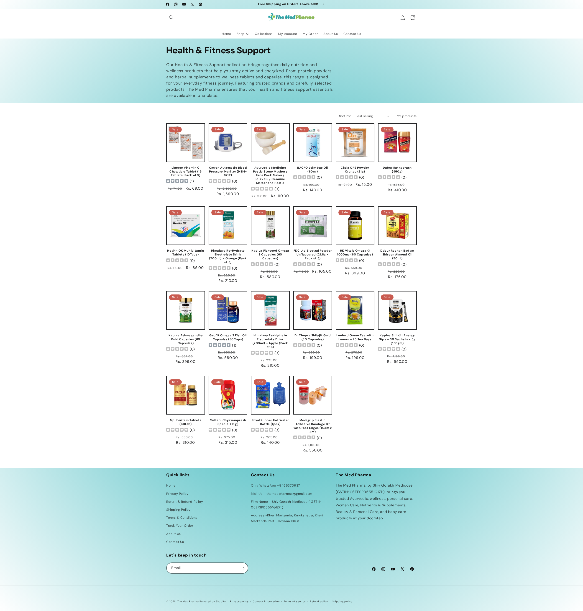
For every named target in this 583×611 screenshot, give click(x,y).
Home (170, 486)
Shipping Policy (178, 510)
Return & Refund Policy (184, 502)
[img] (177, 181)
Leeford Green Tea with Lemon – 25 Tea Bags (354, 337)
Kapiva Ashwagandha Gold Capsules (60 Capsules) (186, 339)
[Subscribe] (243, 568)
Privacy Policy (177, 494)
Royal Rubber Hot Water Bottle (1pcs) (270, 422)
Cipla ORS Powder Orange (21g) (355, 169)
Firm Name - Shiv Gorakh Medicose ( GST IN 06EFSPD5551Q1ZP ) (286, 504)
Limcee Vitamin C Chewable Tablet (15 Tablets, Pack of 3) (185, 171)
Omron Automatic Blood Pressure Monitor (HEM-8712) (228, 171)
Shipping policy (342, 601)
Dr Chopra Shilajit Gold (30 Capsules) (312, 337)
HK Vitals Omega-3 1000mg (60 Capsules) (355, 252)
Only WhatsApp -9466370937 (275, 486)
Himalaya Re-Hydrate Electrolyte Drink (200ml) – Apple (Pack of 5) (270, 341)
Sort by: (345, 116)
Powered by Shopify (212, 601)
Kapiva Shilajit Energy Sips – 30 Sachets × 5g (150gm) (397, 339)
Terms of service (295, 601)
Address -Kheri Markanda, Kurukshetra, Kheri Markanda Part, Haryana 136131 (287, 518)
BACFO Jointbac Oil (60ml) (312, 169)
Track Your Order (179, 526)
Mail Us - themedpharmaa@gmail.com (281, 494)
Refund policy (319, 601)
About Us (173, 534)
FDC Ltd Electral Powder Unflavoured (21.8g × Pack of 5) (313, 254)
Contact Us (175, 542)
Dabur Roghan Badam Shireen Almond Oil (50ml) (397, 254)
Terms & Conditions (181, 518)
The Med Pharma (188, 601)
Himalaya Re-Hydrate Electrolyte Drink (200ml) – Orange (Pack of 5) (228, 256)
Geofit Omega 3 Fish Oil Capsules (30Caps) (228, 337)
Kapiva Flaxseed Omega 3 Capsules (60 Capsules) (270, 254)
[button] (171, 18)
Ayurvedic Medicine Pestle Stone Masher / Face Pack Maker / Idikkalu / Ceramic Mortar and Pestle (270, 175)
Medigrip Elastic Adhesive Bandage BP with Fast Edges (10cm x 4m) (313, 426)
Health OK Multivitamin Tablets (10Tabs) (185, 252)
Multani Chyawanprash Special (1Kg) (228, 422)
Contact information (266, 601)
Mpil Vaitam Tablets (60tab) (185, 422)
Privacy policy (239, 601)
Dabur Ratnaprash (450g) (397, 169)
